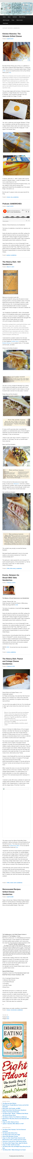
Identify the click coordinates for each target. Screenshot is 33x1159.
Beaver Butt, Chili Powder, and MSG (11, 1108)
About (9, 17)
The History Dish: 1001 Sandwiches (11, 263)
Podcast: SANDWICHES (12, 203)
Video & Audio (19, 20)
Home (4, 17)
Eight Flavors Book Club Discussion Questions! (14, 1110)
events (8, 652)
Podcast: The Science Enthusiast (10, 1111)
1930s (8, 568)
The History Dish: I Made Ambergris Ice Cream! (14, 1150)
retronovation (14, 1010)
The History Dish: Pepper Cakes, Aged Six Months (14, 1143)
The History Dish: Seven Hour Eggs (11, 1134)
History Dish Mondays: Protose (10, 1136)
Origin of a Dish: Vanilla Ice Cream (11, 1144)
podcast (8, 255)
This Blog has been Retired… (9, 1103)
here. (17, 847)
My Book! (15, 17)
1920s (8, 882)
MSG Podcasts (6, 20)
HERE (16, 605)
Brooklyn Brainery (6, 343)
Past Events (5, 23)
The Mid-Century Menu (14, 845)
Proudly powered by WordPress (16, 1156)
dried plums (16, 483)
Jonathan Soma (15, 341)
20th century (13, 568)
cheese (8, 197)
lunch (15, 882)
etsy (12, 197)
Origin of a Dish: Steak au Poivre (10, 1122)
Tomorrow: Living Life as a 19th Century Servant (14, 1141)
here (4, 71)
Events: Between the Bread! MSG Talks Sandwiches (10, 577)
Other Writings (22, 17)
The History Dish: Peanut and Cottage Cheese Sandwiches (12, 661)
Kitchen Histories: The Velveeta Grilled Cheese (12, 34)
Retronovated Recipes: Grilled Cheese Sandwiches (11, 891)
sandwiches (16, 197)
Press (13, 20)
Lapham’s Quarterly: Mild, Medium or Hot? (13, 1123)
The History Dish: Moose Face (9, 1133)
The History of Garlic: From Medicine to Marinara (14, 1117)
